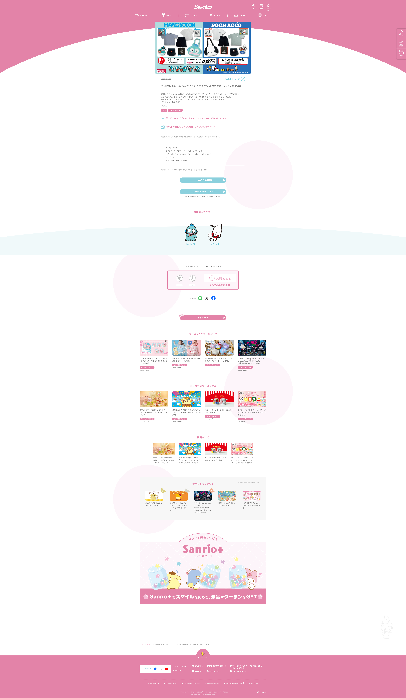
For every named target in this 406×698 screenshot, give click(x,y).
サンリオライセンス (175, 110)
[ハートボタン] (179, 278)
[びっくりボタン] (192, 278)
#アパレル (164, 106)
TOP (142, 644)
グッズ (164, 110)
